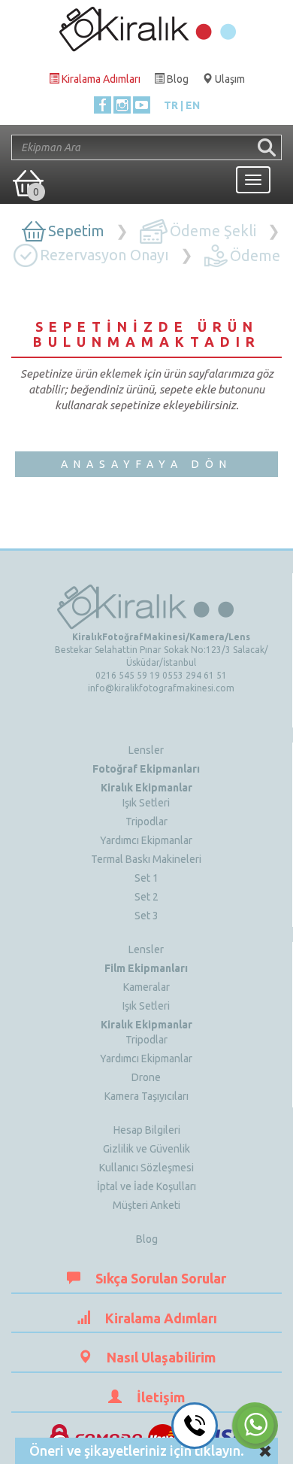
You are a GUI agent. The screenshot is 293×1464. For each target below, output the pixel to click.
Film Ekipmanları (146, 968)
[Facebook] (102, 105)
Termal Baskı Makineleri (146, 859)
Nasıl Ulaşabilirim (161, 1357)
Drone (146, 1077)
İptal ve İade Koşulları (146, 1186)
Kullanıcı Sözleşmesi (146, 1168)
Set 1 (146, 878)
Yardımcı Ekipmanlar (146, 840)
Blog (147, 1239)
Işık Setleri (146, 803)
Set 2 (146, 897)
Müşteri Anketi (146, 1205)
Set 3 (146, 916)
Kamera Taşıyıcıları (146, 1096)
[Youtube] (141, 105)
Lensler (146, 750)
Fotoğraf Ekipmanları (146, 769)
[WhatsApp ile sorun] (254, 1425)
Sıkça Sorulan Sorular (160, 1278)
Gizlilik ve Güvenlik (146, 1149)
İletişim (161, 1397)
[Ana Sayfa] (146, 26)
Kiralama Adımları (161, 1318)
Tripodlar (146, 822)
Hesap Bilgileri (146, 1130)
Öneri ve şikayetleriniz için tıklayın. (136, 1450)
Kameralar (146, 987)
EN (193, 105)
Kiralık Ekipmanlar (146, 788)
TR (171, 105)
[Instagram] (122, 105)
